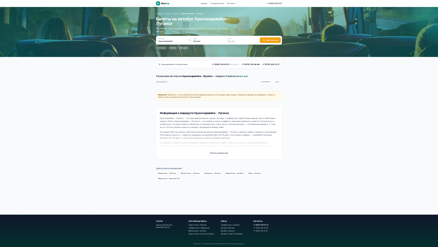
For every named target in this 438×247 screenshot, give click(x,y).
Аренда (204, 3)
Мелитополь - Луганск (190, 173)
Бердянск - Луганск (212, 173)
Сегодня (161, 48)
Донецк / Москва (227, 228)
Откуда (161, 39)
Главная (159, 14)
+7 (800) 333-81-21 (225, 64)
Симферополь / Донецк (230, 225)
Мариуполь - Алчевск (235, 173)
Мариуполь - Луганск (167, 173)
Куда (195, 39)
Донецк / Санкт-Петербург (232, 234)
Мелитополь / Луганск (197, 231)
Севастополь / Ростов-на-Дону (201, 234)
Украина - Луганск (172, 14)
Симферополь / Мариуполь (199, 228)
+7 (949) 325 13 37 (260, 231)
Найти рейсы (272, 40)
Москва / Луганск (228, 231)
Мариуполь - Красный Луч (169, 178)
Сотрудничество (217, 3)
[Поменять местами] (190, 40)
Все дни (183, 48)
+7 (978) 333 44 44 (260, 228)
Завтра (173, 48)
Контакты (231, 3)
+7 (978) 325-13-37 (271, 64)
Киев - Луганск (254, 173)
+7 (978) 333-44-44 (250, 64)
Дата (229, 39)
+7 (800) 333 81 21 (274, 3)
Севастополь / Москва (197, 225)
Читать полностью (219, 153)
